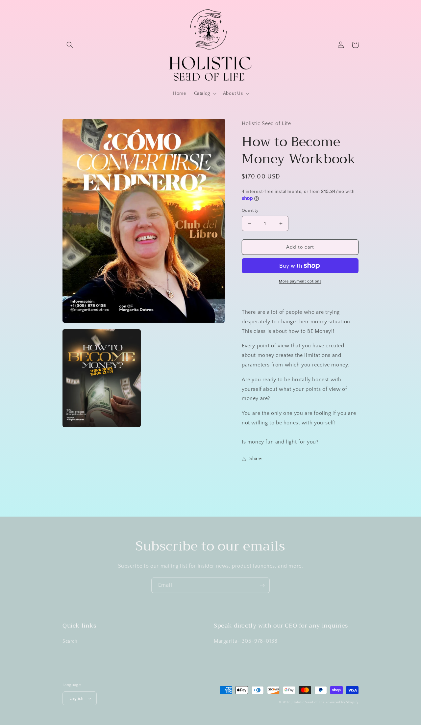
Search (70, 641)
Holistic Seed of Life (308, 702)
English (76, 698)
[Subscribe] (262, 585)
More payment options (300, 281)
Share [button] (255, 458)
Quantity (250, 210)
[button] (69, 45)
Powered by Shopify (342, 702)
